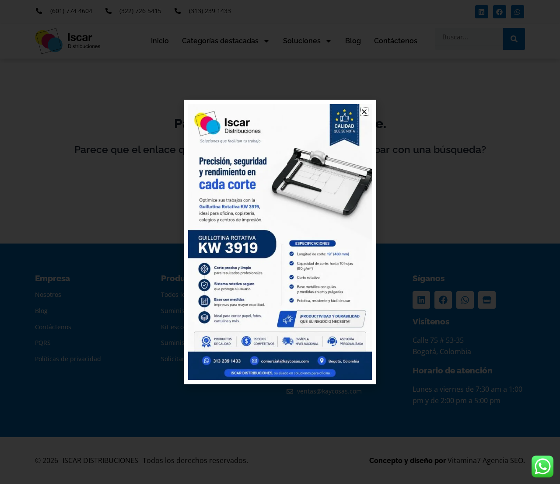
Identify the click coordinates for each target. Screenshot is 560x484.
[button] (364, 111)
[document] (280, 242)
